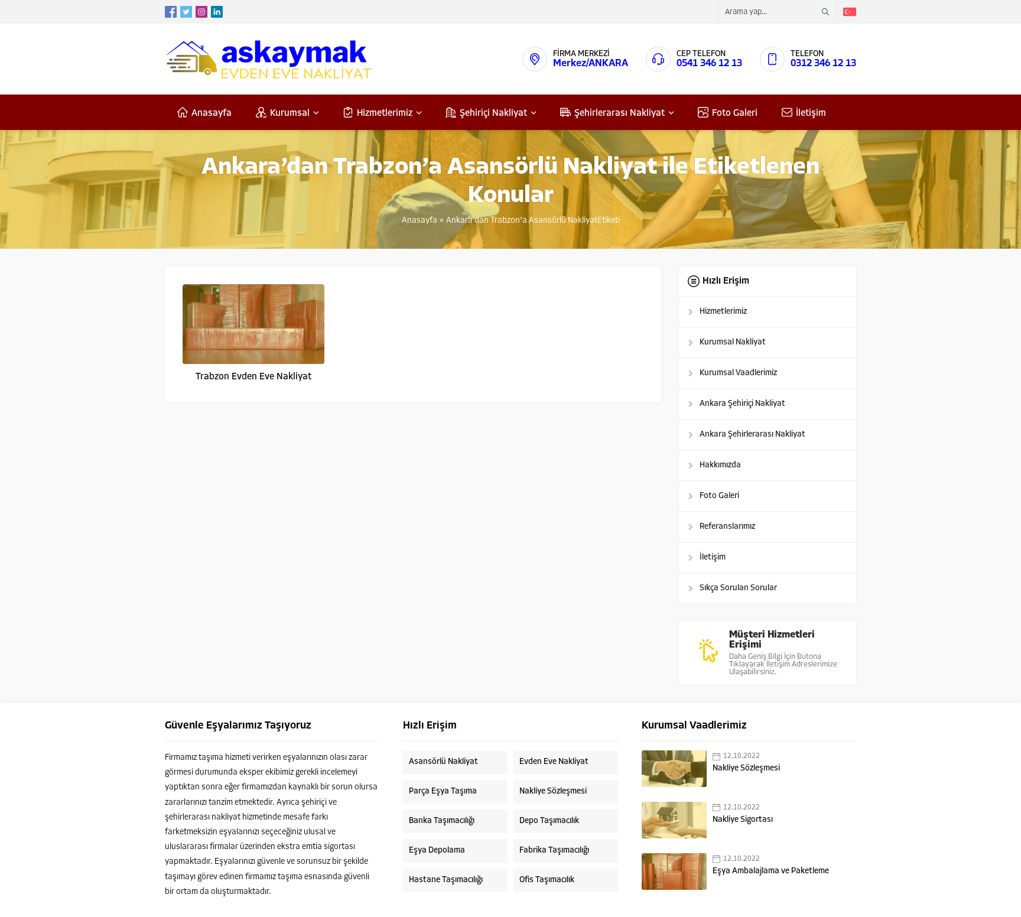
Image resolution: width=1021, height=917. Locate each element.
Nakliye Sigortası (743, 819)
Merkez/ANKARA (590, 63)
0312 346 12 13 (823, 63)
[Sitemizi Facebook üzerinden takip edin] (171, 12)
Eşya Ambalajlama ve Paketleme (771, 871)
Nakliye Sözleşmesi (746, 768)
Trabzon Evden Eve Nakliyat (253, 377)
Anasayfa (419, 220)
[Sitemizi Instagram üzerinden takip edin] (201, 12)
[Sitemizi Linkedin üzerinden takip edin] (217, 12)
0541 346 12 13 (709, 63)
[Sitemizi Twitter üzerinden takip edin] (186, 12)
